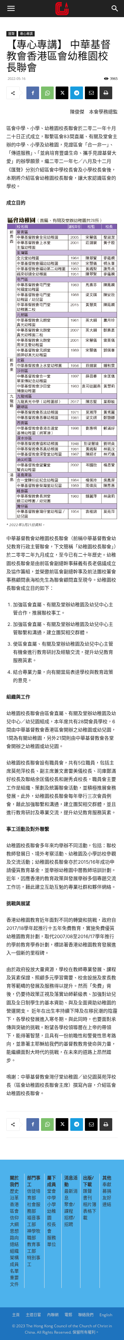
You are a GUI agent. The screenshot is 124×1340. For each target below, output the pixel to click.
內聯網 (53, 1314)
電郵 (68, 1314)
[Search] (115, 8)
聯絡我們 (85, 1314)
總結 (14, 1244)
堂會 (51, 1191)
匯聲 (11, 33)
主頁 (16, 1314)
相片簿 (89, 1204)
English (106, 1314)
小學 (51, 1204)
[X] (62, 93)
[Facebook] (32, 93)
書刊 (87, 1198)
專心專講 (26, 33)
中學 (51, 1198)
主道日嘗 (33, 1314)
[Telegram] (76, 93)
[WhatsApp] (47, 93)
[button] (11, 8)
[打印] (106, 93)
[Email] (91, 93)
